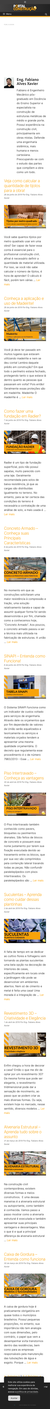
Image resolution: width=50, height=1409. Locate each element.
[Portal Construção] (25, 7)
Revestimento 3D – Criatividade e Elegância (25, 1015)
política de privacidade (27, 1391)
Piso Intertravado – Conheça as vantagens (24, 775)
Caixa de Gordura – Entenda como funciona (24, 1256)
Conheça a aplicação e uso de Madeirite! (24, 301)
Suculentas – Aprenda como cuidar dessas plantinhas (23, 899)
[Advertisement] (25, 51)
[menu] (25, 2)
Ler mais (27, 397)
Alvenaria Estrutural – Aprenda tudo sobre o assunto (22, 1131)
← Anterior (10, 1376)
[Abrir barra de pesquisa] (46, 14)
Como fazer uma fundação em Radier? (22, 413)
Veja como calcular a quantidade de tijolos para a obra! (22, 185)
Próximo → (34, 1376)
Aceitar (14, 1398)
